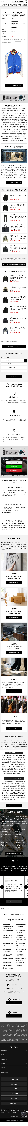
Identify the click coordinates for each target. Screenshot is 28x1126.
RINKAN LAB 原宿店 (20, 935)
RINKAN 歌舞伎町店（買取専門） (20, 931)
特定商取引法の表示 (14, 1109)
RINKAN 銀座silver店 (7, 937)
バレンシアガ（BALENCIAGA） (20, 1027)
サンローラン (15, 21)
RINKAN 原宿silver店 (7, 935)
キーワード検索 (5, 357)
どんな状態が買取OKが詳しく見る (14, 853)
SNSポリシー (13, 1110)
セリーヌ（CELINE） (13, 1025)
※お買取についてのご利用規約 (7, 968)
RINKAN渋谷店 (14, 5)
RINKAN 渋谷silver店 (21, 924)
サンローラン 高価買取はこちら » (14, 85)
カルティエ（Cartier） (8, 1034)
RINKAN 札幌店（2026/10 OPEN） (20, 955)
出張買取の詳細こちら (14, 582)
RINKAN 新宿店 (19, 926)
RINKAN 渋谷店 (6, 924)
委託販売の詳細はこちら (14, 691)
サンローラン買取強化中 (16, 4)
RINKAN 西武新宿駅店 (8, 931)
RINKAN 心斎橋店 (7, 962)
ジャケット (14, 27)
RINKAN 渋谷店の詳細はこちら (14, 183)
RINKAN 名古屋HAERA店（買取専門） (21, 959)
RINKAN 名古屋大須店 (8, 958)
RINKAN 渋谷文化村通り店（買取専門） (8, 927)
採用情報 (14, 1112)
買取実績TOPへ (14, 376)
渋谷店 (13, 31)
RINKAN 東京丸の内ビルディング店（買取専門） (21, 945)
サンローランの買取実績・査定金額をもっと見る (14, 264)
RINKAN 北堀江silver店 (7, 966)
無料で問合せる (14, 1003)
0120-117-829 (15, 988)
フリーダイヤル (18, 41)
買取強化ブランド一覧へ (5, 908)
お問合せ (2, 1112)
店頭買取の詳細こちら (14, 653)
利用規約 (7, 1109)
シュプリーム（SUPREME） (8, 1027)
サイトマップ (8, 1112)
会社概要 (2, 1109)
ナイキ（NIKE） (12, 1030)
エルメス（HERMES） (20, 1024)
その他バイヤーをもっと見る (14, 805)
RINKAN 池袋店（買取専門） (8, 944)
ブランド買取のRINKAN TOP (6, 4)
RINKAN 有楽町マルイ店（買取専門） (8, 950)
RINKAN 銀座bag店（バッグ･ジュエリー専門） (21, 939)
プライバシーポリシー (5, 1110)
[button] (26, 2)
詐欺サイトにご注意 (21, 1110)
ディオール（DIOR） (21, 1025)
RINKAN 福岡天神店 (20, 965)
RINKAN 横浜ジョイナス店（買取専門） (8, 955)
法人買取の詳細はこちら (14, 728)
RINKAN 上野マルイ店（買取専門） (21, 950)
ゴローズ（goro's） (16, 1033)
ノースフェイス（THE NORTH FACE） (17, 1029)
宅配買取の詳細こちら (14, 617)
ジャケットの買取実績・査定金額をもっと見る (14, 346)
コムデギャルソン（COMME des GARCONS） (14, 1026)
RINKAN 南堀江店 (20, 962)
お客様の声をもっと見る (14, 901)
